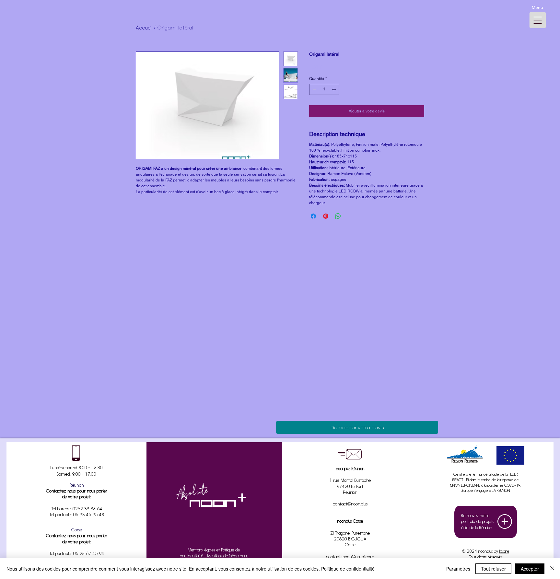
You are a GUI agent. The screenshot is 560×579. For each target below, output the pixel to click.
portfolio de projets (477, 522)
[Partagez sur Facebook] (313, 216)
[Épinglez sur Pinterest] (326, 216)
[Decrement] (313, 89)
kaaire (504, 552)
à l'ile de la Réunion (476, 528)
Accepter (530, 568)
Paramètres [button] (458, 568)
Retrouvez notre (475, 516)
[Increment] (334, 89)
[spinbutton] (324, 89)
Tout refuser (493, 568)
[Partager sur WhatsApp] (338, 216)
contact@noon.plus (350, 504)
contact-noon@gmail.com (350, 557)
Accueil (144, 28)
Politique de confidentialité (348, 568)
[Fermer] (552, 568)
